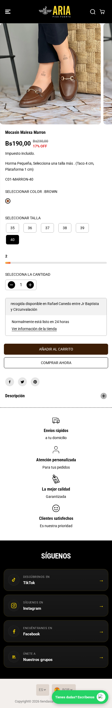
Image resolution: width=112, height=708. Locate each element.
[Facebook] (9, 381)
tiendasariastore (52, 701)
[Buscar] (92, 11)
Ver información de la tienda (34, 329)
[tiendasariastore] (55, 12)
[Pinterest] (35, 381)
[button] (8, 11)
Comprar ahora (56, 363)
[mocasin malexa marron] (50, 73)
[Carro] (102, 11)
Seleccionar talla (23, 218)
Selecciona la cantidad (27, 274)
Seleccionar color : (31, 191)
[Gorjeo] (22, 381)
